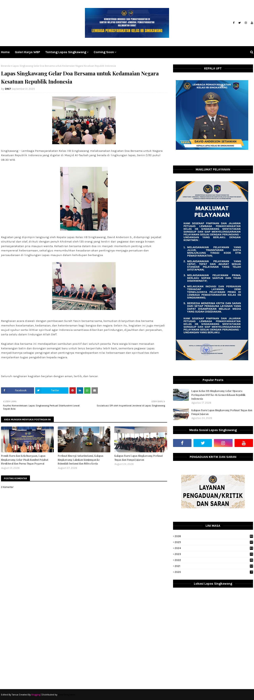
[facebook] (233, 22)
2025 (214, 542)
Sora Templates (66, 694)
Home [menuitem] (5, 52)
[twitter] (239, 22)
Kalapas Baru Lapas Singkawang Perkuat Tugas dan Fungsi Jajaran (138, 457)
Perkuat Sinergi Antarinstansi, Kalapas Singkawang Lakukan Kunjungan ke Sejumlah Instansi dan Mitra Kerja (80, 459)
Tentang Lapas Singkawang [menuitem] (65, 52)
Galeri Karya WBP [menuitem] (27, 52)
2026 (214, 536)
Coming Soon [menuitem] (104, 52)
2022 (214, 560)
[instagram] (246, 22)
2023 (214, 554)
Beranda (5, 65)
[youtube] (251, 22)
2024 (214, 548)
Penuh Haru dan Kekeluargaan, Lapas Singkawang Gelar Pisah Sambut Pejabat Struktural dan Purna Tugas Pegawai (24, 459)
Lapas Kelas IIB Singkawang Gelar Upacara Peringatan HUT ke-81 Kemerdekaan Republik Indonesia (218, 394)
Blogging (35, 694)
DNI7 (8, 88)
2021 (214, 566)
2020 (213, 572)
